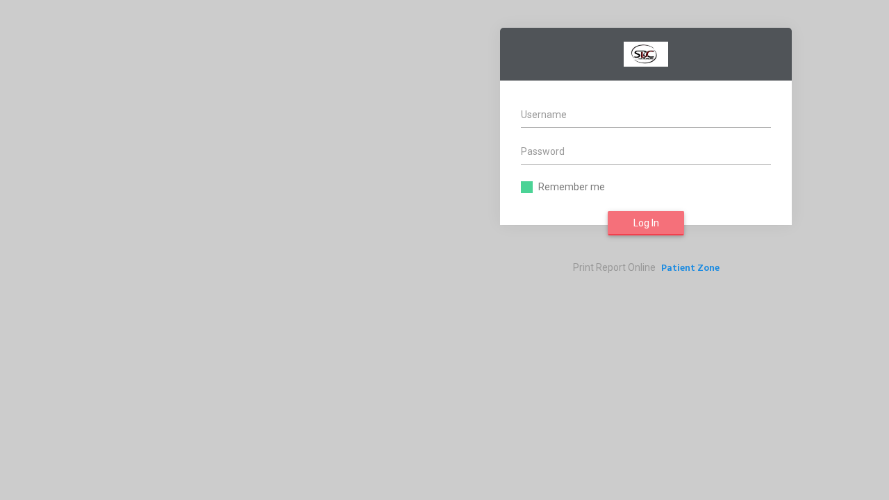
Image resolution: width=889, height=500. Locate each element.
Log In (646, 222)
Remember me (571, 186)
